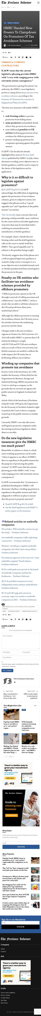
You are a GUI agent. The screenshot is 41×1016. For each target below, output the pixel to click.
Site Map (4, 1000)
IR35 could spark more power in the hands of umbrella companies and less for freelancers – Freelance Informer (19, 573)
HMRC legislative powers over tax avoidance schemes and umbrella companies (18, 607)
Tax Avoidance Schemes (14, 611)
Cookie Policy (5, 998)
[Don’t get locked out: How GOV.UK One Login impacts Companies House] (35, 897)
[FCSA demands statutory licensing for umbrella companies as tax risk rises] (29, 714)
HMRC (5, 734)
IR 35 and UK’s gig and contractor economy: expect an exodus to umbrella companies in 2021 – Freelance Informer (18, 596)
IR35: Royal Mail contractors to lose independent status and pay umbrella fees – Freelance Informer (20, 584)
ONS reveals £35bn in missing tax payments (31, 696)
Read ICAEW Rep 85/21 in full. (19, 504)
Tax (5, 22)
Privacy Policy (5, 995)
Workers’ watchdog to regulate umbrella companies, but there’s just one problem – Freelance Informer (19, 549)
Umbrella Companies (13, 22)
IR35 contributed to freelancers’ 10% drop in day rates (10, 696)
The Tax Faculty (8, 214)
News (5, 709)
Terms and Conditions (8, 992)
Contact (3, 951)
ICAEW (4, 611)
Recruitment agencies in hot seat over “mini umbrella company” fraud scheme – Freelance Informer (20, 561)
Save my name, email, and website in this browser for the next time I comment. (20, 665)
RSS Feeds (4, 1003)
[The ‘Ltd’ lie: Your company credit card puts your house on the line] (35, 870)
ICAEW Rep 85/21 (12, 189)
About (3, 949)
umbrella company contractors (29, 611)
